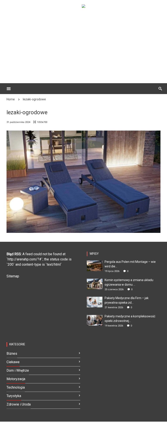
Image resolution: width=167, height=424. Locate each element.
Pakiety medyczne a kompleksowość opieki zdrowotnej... (130, 319)
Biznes (12, 353)
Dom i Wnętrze (18, 370)
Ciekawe (13, 362)
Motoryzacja (16, 379)
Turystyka (14, 396)
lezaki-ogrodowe (34, 99)
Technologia (16, 387)
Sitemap (13, 276)
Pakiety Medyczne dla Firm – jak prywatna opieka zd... (127, 300)
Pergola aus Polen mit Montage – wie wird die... (130, 264)
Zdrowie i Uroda (19, 404)
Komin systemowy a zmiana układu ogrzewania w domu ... (129, 282)
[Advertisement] (90, 42)
